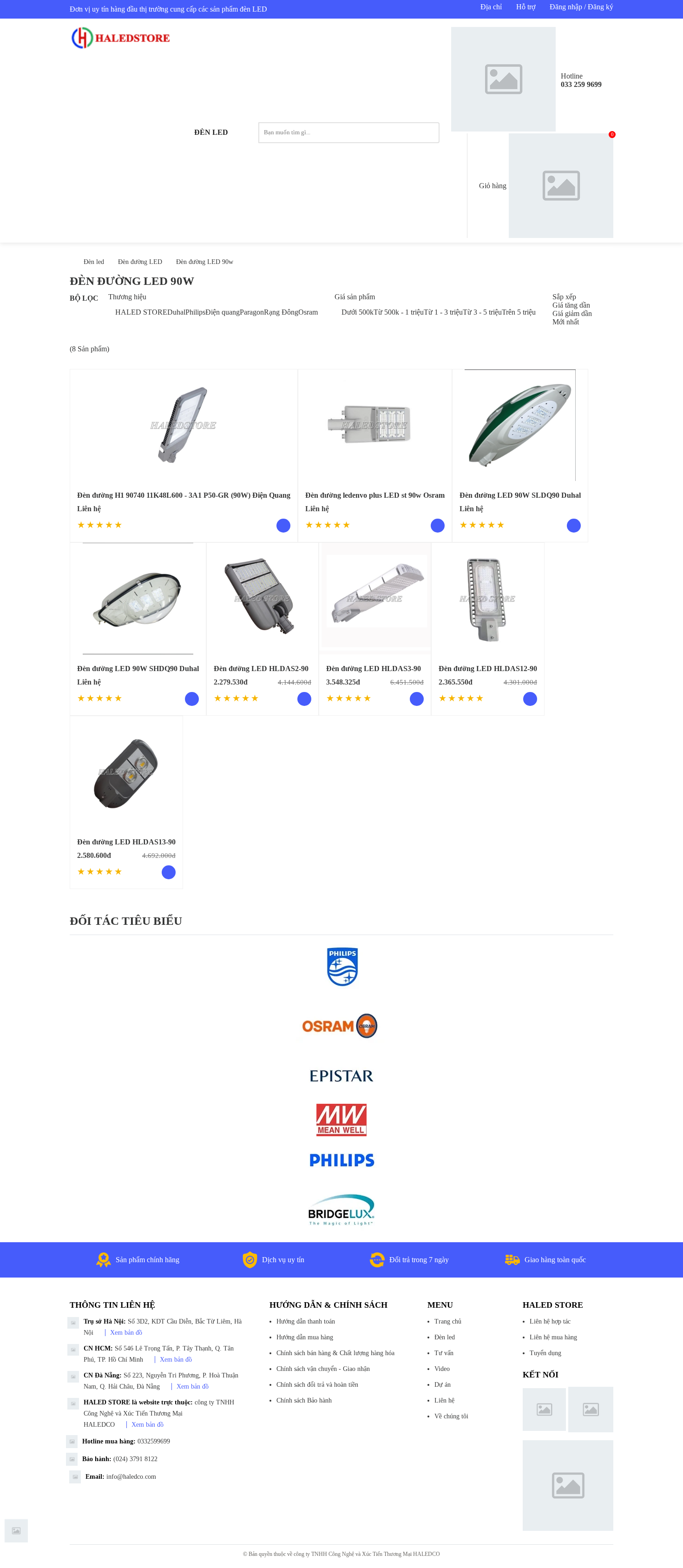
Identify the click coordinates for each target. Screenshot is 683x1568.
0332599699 (154, 1441)
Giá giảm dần (572, 313)
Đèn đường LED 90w (204, 261)
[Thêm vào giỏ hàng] (304, 699)
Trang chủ (447, 1321)
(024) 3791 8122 (135, 1459)
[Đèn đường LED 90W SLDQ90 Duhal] (520, 425)
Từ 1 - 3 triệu (443, 312)
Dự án (442, 1384)
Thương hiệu (127, 297)
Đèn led (211, 132)
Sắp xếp (564, 297)
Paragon (252, 312)
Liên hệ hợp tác (550, 1321)
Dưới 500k (358, 312)
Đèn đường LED (140, 261)
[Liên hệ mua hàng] (283, 526)
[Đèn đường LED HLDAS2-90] (262, 598)
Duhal (176, 312)
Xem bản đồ (126, 1332)
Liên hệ (444, 1400)
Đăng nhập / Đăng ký (581, 7)
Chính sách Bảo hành (304, 1400)
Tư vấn (443, 1353)
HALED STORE (141, 312)
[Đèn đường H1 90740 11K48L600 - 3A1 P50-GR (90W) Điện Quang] (183, 425)
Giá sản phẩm (355, 297)
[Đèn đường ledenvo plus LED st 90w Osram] (375, 425)
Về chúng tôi (451, 1416)
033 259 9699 (581, 84)
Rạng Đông (281, 312)
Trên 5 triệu (519, 312)
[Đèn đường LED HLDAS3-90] (375, 598)
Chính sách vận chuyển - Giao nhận (323, 1368)
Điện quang (222, 312)
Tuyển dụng (545, 1353)
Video (442, 1368)
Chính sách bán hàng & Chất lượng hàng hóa (335, 1353)
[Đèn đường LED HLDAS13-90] (126, 772)
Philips (195, 312)
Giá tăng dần (571, 305)
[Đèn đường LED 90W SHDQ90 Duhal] (138, 598)
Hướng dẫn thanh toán (305, 1321)
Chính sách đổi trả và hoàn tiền (317, 1384)
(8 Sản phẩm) (89, 349)
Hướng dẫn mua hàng (304, 1337)
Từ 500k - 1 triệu (399, 312)
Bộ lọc (84, 298)
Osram (308, 312)
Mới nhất (565, 322)
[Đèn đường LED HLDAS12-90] (488, 598)
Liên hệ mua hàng (553, 1337)
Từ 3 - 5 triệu (482, 312)
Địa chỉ (491, 7)
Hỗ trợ (525, 7)
